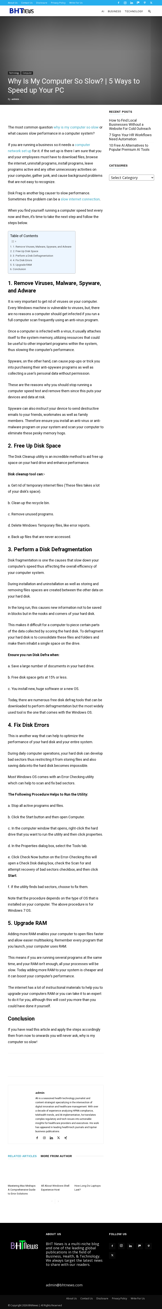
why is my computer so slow (76, 127)
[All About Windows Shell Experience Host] (55, 1172)
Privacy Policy (58, 2)
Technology (134, 11)
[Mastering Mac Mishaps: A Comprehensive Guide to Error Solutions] (22, 1172)
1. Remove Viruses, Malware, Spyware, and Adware (42, 246)
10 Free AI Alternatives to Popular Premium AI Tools (129, 147)
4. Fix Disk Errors (22, 260)
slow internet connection (80, 199)
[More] (149, 1068)
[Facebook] (119, 3)
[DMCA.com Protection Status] (93, 1285)
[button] (149, 11)
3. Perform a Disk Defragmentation (33, 255)
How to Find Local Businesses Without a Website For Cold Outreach (130, 124)
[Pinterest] (145, 3)
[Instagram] (125, 3)
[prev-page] (51, 1201)
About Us (12, 2)
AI (103, 11)
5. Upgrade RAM (22, 264)
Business (114, 11)
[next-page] (58, 1201)
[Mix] (138, 3)
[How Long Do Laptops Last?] (89, 1172)
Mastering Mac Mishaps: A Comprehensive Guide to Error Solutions (22, 1189)
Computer (27, 73)
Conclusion (19, 269)
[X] (151, 3)
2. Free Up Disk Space (25, 251)
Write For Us (75, 2)
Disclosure (41, 2)
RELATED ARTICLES (22, 1156)
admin (15, 99)
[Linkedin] (132, 3)
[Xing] (67, 1138)
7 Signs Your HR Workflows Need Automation (130, 137)
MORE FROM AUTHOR (56, 1156)
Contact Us (26, 2)
